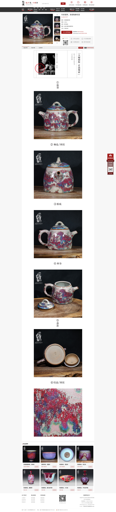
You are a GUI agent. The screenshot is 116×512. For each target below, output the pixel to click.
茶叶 (43, 9)
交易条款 (42, 502)
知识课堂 (63, 8)
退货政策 (33, 502)
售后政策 (33, 500)
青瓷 (38, 7)
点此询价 (81, 47)
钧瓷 (41, 7)
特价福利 (82, 8)
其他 (46, 9)
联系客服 (33, 498)
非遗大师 (58, 8)
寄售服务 (82, 10)
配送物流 (42, 500)
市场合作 (24, 502)
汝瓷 (44, 7)
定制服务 (110, 165)
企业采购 (110, 162)
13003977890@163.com (88, 506)
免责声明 (24, 500)
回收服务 (77, 10)
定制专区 (63, 10)
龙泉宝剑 (35, 11)
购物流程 (42, 498)
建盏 (34, 7)
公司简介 (24, 498)
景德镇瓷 (35, 9)
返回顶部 (110, 173)
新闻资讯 (58, 10)
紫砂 (40, 9)
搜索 (63, 3)
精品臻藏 (77, 8)
